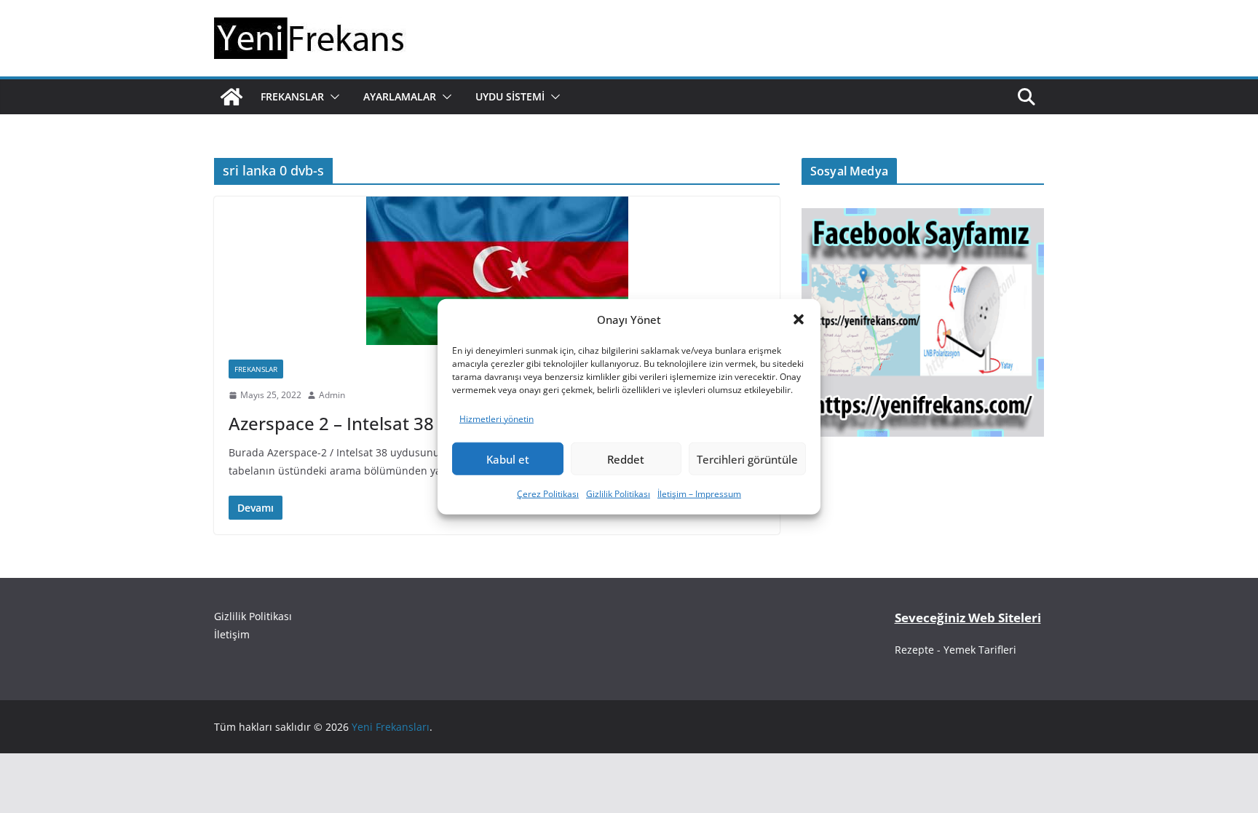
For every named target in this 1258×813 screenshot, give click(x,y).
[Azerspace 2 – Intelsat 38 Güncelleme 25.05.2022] (497, 271)
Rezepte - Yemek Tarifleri (955, 650)
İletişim (232, 634)
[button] (798, 319)
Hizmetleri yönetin (496, 418)
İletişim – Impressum (699, 494)
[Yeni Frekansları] (231, 96)
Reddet (625, 459)
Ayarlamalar (399, 96)
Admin (332, 395)
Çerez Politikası (548, 494)
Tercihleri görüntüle (747, 459)
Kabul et (507, 459)
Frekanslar (292, 96)
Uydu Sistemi (510, 96)
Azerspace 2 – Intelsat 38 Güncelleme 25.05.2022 (430, 423)
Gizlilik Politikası (618, 494)
